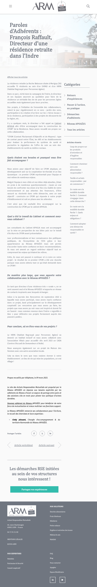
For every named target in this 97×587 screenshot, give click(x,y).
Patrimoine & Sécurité (15, 563)
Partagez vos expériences (34, 489)
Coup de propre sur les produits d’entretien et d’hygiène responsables (78, 153)
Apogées (53, 567)
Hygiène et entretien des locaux (61, 530)
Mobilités (10, 559)
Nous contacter (55, 563)
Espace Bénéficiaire (57, 572)
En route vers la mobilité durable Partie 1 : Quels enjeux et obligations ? (77, 213)
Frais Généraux (55, 516)
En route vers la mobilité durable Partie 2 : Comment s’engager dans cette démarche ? (78, 195)
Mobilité (53, 539)
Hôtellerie (53, 521)
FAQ (51, 554)
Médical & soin (55, 535)
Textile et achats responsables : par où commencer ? (78, 181)
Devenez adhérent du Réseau (20, 403)
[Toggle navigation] (10, 6)
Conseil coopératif (13, 568)
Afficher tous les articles (17, 77)
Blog (51, 558)
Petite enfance (55, 526)
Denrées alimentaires (57, 512)
